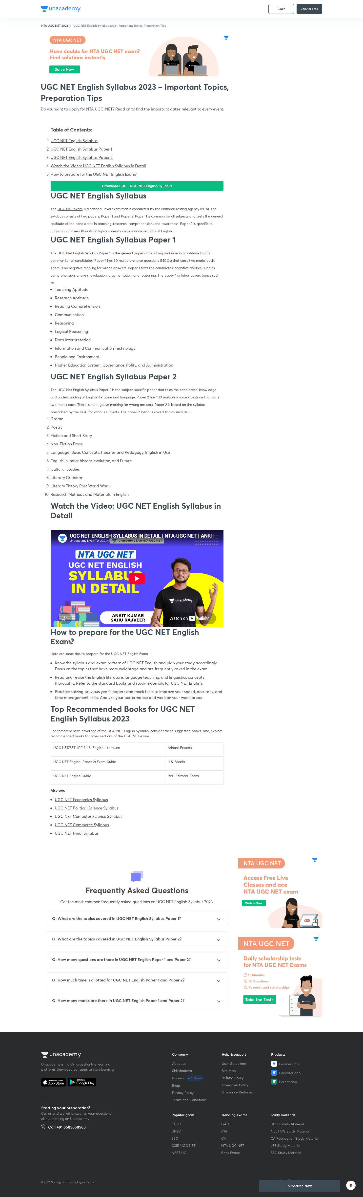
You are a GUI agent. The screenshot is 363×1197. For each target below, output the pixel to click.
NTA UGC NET (232, 1145)
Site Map (229, 1070)
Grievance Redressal (238, 1092)
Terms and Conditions (189, 1099)
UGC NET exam (70, 208)
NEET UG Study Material (290, 1131)
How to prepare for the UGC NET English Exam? (94, 174)
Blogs (176, 1085)
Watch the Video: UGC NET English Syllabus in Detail (98, 165)
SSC (175, 1138)
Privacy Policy (183, 1092)
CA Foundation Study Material (294, 1138)
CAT (224, 1131)
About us (179, 1063)
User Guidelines (234, 1063)
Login (281, 9)
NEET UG (179, 1152)
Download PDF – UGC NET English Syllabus (137, 185)
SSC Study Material (286, 1152)
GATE (225, 1124)
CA (223, 1138)
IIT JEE (177, 1124)
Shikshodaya (182, 1070)
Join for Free (309, 9)
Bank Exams (230, 1152)
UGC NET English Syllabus (74, 140)
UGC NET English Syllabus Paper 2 (82, 157)
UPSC (176, 1131)
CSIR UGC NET (184, 1145)
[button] (299, 1186)
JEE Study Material (285, 1145)
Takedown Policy (235, 1085)
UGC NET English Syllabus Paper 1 (81, 149)
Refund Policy (232, 1077)
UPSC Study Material (287, 1124)
